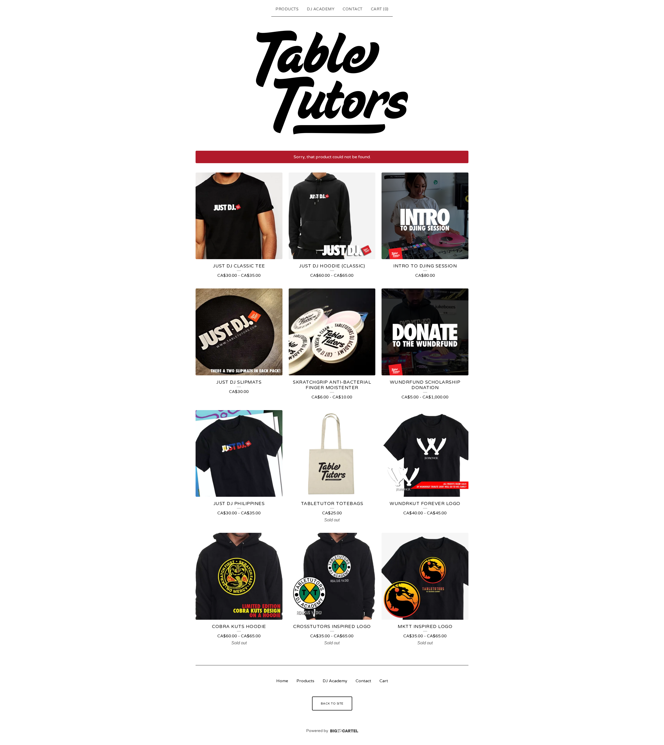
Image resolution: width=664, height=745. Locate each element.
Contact (353, 9)
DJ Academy (320, 9)
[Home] (332, 82)
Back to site (332, 703)
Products (287, 9)
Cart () (380, 9)
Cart (383, 681)
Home (282, 681)
